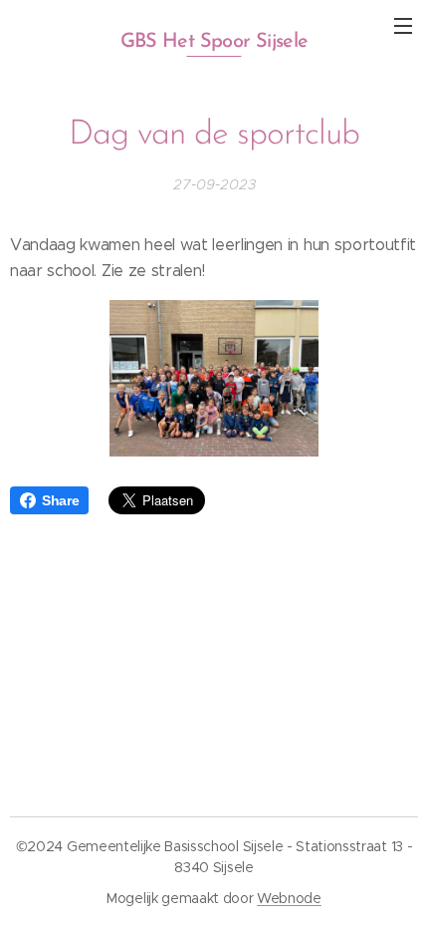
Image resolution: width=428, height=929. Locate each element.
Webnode (289, 898)
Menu (403, 25)
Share (60, 500)
